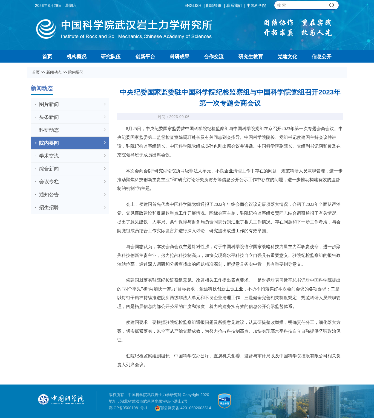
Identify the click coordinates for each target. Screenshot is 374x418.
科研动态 (49, 130)
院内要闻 (76, 72)
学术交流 (49, 156)
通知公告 (49, 194)
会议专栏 (49, 181)
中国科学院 (256, 5)
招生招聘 (49, 207)
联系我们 (234, 5)
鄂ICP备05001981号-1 (128, 408)
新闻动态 (54, 72)
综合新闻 (49, 169)
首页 (36, 72)
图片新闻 (49, 104)
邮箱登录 (213, 5)
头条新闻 (49, 117)
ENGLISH (193, 5)
